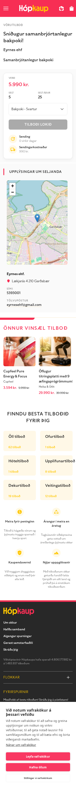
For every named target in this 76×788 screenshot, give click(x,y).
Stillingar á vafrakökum (38, 778)
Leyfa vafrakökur (38, 756)
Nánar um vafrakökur (21, 745)
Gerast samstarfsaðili (18, 643)
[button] (37, 218)
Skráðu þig (10, 650)
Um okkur (10, 623)
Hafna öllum (38, 767)
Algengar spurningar (17, 636)
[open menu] (5, 8)
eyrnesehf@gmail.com (24, 304)
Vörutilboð (13, 25)
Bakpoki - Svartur (24, 109)
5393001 (13, 293)
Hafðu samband (14, 629)
